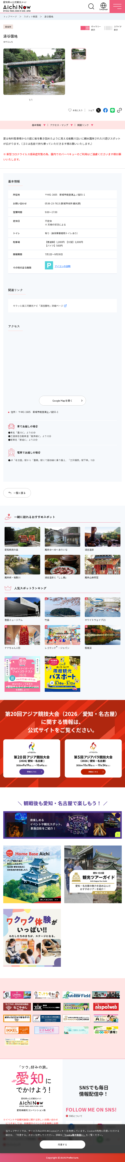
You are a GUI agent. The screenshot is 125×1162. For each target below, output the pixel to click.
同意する (62, 1144)
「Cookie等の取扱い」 (74, 1135)
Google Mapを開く (62, 400)
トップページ (10, 16)
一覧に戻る (20, 493)
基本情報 (39, 125)
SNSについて (75, 1116)
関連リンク (85, 125)
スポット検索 (30, 16)
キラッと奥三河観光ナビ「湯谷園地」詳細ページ (38, 305)
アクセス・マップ (61, 125)
